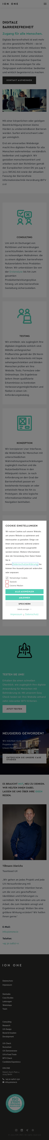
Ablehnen (24, 597)
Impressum (16, 614)
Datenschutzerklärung (25, 564)
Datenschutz (32, 614)
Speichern (25, 603)
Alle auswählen (24, 591)
